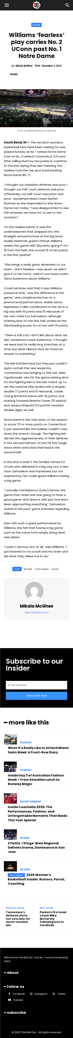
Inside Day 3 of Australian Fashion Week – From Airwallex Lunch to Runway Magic (36, 779)
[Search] (67, 5)
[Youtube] (9, 999)
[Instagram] (31, 993)
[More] (59, 74)
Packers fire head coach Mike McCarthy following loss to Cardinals (53, 919)
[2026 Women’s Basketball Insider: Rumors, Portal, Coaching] (10, 866)
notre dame (41, 569)
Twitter (61, 993)
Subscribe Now (36, 695)
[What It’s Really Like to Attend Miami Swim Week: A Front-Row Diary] (10, 739)
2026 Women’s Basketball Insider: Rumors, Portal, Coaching (36, 879)
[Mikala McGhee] (36, 591)
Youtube (18, 1000)
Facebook (19, 993)
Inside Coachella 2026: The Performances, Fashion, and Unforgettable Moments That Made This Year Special (37, 813)
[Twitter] (32, 74)
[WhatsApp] (50, 74)
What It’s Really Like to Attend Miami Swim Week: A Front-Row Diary (38, 750)
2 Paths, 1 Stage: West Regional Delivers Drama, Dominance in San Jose (36, 847)
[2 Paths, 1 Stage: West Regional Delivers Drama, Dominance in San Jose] (10, 834)
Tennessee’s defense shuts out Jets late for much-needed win (18, 919)
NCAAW (36, 24)
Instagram (41, 993)
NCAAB (24, 838)
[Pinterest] (41, 74)
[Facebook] (23, 74)
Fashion (25, 742)
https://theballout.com (36, 612)
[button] (6, 5)
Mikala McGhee (24, 65)
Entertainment (31, 802)
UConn (55, 569)
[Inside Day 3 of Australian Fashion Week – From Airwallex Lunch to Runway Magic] (10, 767)
